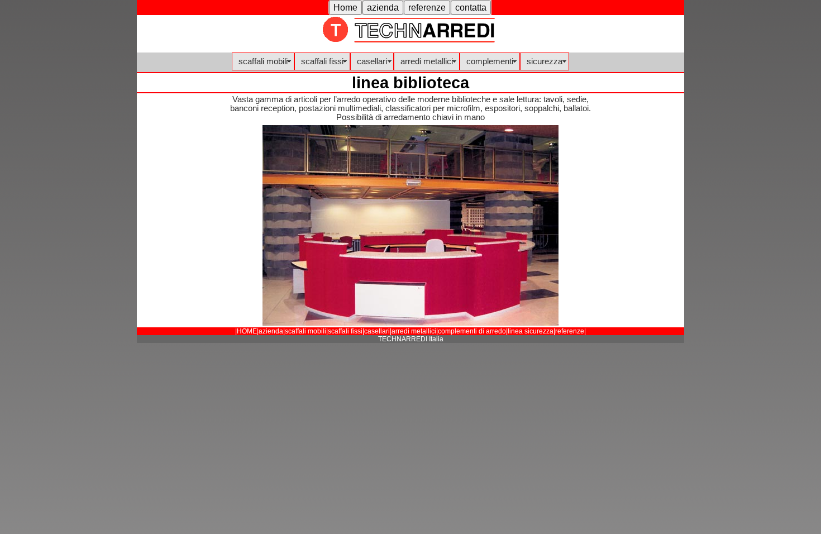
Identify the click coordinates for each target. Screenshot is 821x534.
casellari (372, 61)
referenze (427, 7)
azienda (383, 7)
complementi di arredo (472, 331)
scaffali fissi (322, 61)
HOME (247, 331)
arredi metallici (426, 61)
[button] (345, 7)
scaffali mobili (263, 61)
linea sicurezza (530, 331)
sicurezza (544, 61)
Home (345, 7)
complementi (489, 61)
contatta (470, 7)
